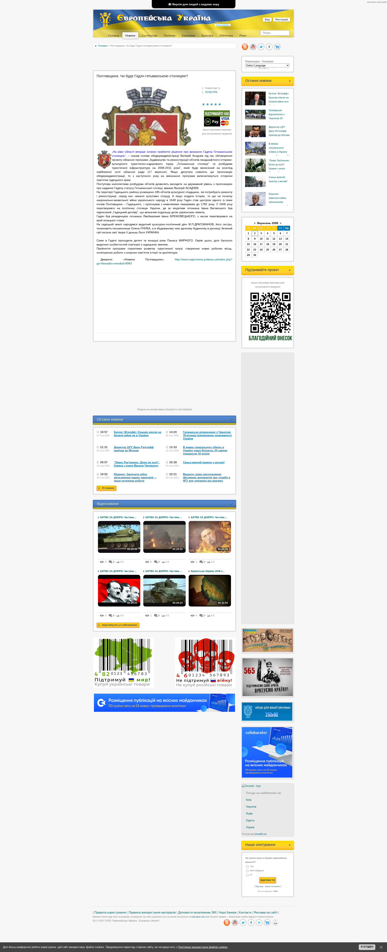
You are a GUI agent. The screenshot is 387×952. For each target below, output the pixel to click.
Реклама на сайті (265, 912)
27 (280, 249)
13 (280, 238)
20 (280, 244)
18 (267, 244)
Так (252, 866)
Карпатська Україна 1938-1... (207, 571)
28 (286, 249)
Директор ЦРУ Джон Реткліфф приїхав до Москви (279, 131)
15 (248, 244)
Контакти (245, 912)
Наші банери (227, 912)
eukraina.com (198, 916)
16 (254, 244)
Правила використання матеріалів (152, 912)
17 (261, 244)
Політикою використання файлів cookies (203, 947)
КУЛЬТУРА (211, 92)
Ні (251, 875)
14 (286, 238)
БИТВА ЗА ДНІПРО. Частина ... (118, 517)
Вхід (267, 19)
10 (261, 238)
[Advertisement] (165, 60)
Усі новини (108, 488)
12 (274, 238)
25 (267, 249)
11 (267, 238)
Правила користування (110, 912)
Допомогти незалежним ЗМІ (197, 912)
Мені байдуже (257, 870)
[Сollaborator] (164, 711)
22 (248, 249)
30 (254, 255)
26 (274, 249)
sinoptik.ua (260, 834)
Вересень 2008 (267, 223)
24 (261, 249)
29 (248, 255)
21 (286, 244)
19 (274, 244)
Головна (102, 45)
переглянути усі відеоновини (119, 625)
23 (254, 249)
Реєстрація (281, 19)
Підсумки (259, 886)
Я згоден (367, 946)
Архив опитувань (272, 886)
